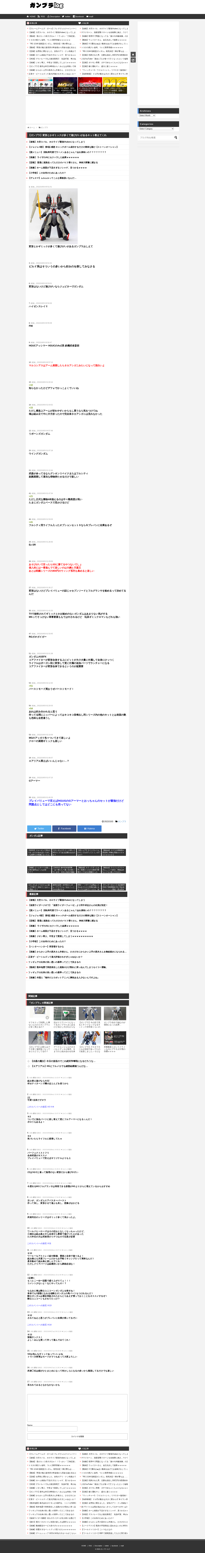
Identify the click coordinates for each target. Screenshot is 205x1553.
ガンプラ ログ (105, 1549)
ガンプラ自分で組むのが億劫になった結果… (114, 1023)
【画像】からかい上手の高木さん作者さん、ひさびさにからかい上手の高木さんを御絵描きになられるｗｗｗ (78, 951)
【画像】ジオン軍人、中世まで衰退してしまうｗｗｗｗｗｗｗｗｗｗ (60, 936)
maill (91, 16)
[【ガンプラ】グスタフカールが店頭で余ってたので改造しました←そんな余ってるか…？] (89, 1038)
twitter (67, 16)
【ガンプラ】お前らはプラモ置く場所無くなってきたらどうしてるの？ (39, 1049)
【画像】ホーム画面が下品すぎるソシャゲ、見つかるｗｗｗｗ (57, 167)
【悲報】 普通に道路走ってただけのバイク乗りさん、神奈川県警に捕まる (63, 162)
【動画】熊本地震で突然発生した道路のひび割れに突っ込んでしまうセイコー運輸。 (68, 967)
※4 (52, 1107)
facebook (80, 16)
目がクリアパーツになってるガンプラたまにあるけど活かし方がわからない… (64, 1025)
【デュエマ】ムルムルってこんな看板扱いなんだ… (52, 178)
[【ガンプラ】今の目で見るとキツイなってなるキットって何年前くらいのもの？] (89, 1013)
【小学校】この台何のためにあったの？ (47, 173)
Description (55, 16)
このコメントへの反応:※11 (39, 1243)
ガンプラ (122, 821)
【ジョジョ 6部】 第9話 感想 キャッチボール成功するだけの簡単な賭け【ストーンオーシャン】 (73, 147)
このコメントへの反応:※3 (38, 1107)
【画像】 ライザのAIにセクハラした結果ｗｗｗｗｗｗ (53, 157)
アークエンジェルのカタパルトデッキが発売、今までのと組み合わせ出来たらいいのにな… (64, 1050)
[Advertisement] (77, 103)
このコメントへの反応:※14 (39, 1325)
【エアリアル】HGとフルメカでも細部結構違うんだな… (59, 1066)
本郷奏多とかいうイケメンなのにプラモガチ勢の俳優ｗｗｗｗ (114, 1049)
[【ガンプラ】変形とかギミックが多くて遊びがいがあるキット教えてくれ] (89, 828)
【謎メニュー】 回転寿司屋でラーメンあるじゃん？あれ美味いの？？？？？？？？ (67, 152)
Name (29, 1425)
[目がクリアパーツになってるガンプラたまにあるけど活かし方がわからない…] (64, 1013)
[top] (133, 54)
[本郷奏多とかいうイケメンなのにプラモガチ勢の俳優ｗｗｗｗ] (115, 1038)
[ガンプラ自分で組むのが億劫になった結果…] (115, 1013)
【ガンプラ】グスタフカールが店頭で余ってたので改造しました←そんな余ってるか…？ (89, 1050)
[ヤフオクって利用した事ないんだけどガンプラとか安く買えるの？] (39, 1013)
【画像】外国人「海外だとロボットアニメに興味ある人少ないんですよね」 (63, 977)
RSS (43, 16)
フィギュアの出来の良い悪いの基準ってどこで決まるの (54, 962)
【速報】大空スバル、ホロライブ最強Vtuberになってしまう (56, 142)
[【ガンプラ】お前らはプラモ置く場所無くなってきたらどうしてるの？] (39, 1038)
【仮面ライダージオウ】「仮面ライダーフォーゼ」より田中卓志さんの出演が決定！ (68, 905)
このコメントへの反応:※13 (39, 1305)
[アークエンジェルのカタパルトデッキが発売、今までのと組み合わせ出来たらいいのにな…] (64, 1038)
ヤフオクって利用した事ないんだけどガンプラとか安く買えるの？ (39, 1024)
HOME (33, 16)
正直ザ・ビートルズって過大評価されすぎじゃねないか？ (55, 957)
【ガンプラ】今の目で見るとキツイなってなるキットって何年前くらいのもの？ (89, 1025)
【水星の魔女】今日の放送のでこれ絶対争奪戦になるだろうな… (63, 1061)
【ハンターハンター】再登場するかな (46, 946)
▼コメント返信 (66, 1077)
